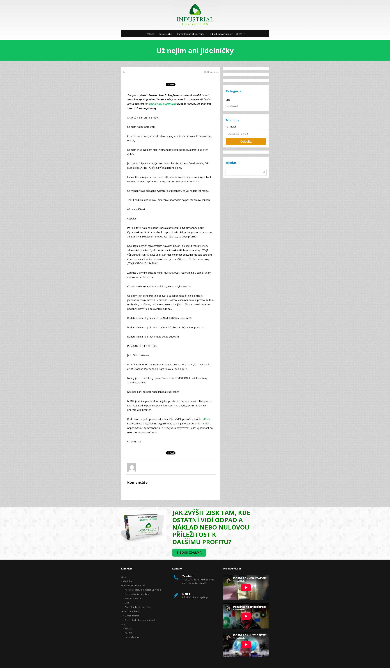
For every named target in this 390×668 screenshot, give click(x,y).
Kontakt (128, 628)
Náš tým (128, 632)
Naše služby (165, 33)
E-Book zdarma (132, 615)
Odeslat (246, 141)
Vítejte (150, 33)
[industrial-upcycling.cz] (195, 15)
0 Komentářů (213, 72)
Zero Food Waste (133, 598)
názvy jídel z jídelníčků (162, 104)
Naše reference (132, 637)
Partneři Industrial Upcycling (138, 607)
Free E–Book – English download (140, 620)
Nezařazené (232, 106)
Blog (228, 99)
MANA (206, 419)
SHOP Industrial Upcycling (137, 594)
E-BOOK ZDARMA (189, 553)
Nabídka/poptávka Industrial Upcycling (143, 589)
